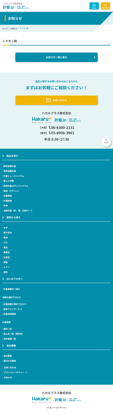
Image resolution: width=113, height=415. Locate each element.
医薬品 (7, 252)
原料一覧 (8, 328)
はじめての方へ (14, 278)
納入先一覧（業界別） (14, 333)
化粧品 (7, 257)
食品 (6, 247)
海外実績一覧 (10, 338)
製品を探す (12, 156)
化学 (6, 227)
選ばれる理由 (10, 360)
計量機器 (8, 195)
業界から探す (13, 217)
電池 (6, 237)
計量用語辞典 (10, 313)
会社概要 (8, 355)
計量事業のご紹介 (12, 289)
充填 (6, 205)
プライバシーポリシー (14, 372)
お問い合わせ (105, 8)
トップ (5, 28)
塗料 (6, 272)
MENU (94, 8)
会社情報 (11, 345)
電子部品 (8, 232)
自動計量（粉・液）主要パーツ (18, 210)
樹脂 (6, 262)
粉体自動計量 (10, 166)
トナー (7, 267)
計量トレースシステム (14, 175)
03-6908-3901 (62, 132)
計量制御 (8, 200)
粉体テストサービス (13, 309)
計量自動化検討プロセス (15, 304)
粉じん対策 (9, 180)
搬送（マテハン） (12, 190)
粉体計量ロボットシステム (16, 185)
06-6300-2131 (62, 127)
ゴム (6, 242)
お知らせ (13, 28)
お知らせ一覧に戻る (56, 57)
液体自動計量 (10, 170)
